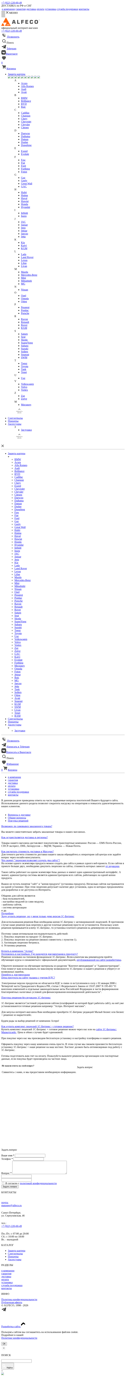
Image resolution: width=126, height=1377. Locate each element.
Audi (23, 89)
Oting (24, 301)
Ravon (24, 319)
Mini (23, 277)
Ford (23, 165)
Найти (10, 1368)
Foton (24, 171)
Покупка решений (18, 820)
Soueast (25, 354)
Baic (23, 106)
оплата (5, 1279)
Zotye (24, 398)
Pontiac (25, 310)
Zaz (23, 395)
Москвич (26, 404)
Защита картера (16, 74)
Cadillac (25, 112)
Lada (23, 254)
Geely (24, 180)
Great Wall (26, 183)
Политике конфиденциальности (19, 1338)
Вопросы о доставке (19, 814)
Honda (24, 204)
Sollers (24, 351)
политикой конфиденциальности (38, 1183)
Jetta (23, 236)
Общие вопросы (17, 817)
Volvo (24, 387)
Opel (23, 295)
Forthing (25, 168)
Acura (24, 83)
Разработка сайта (11, 1326)
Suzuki (24, 348)
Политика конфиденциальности (19, 1299)
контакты (6, 1288)
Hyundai (25, 207)
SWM (24, 357)
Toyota (24, 366)
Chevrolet (26, 121)
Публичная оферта (11, 1302)
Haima (24, 195)
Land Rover (27, 257)
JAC (23, 221)
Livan (24, 266)
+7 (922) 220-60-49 (11, 2)
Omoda (25, 298)
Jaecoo (24, 233)
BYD (24, 104)
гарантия (6, 1273)
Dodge (24, 142)
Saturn (24, 333)
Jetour (24, 230)
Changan (25, 115)
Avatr (24, 92)
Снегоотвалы (15, 418)
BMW (24, 98)
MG (23, 283)
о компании (7, 1270)
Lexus (24, 260)
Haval (24, 198)
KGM (24, 248)
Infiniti (24, 213)
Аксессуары (14, 424)
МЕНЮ (13, 12)
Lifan (24, 263)
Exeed (24, 151)
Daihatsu (25, 136)
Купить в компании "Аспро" (17, 951)
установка (7, 1282)
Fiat (23, 162)
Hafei (24, 192)
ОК (4, 1344)
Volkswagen (27, 384)
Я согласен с (31, 1183)
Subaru (24, 345)
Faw (23, 160)
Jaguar (24, 224)
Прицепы (13, 421)
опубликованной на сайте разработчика (99, 960)
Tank (23, 369)
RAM (24, 328)
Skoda (24, 339)
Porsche (25, 313)
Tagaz (24, 363)
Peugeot (25, 307)
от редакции (112, 866)
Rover (24, 325)
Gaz (23, 177)
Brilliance (26, 101)
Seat (23, 336)
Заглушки (26, 429)
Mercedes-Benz (29, 275)
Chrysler (25, 124)
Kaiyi (24, 245)
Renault (25, 322)
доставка (6, 1276)
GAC (24, 186)
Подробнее (7, 913)
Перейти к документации (15, 974)
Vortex (24, 390)
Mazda (24, 272)
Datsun (24, 139)
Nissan (24, 289)
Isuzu (24, 216)
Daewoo (25, 133)
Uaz (23, 378)
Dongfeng (26, 145)
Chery (24, 118)
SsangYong (27, 342)
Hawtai (25, 201)
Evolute (25, 154)
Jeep (23, 227)
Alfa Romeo (27, 86)
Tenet (24, 372)
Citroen (25, 127)
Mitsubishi (26, 280)
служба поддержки (11, 1285)
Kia (23, 242)
